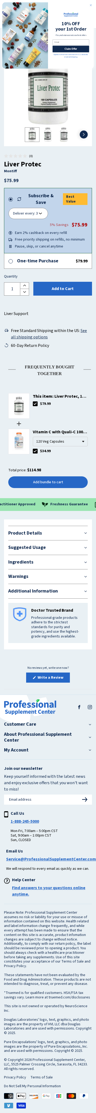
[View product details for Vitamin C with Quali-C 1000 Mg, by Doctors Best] (19, 441)
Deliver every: (24, 213)
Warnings (18, 576)
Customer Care (20, 724)
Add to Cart (63, 289)
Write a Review (53, 679)
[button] (18, 156)
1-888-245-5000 (25, 821)
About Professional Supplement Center (38, 737)
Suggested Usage (27, 547)
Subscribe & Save (41, 199)
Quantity (11, 276)
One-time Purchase (37, 261)
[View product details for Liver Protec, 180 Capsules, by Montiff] (19, 406)
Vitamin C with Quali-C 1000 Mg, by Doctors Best (59, 432)
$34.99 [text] (45, 451)
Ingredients (20, 562)
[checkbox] (35, 403)
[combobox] (60, 441)
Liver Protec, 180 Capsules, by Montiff (59, 396)
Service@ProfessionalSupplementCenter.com (51, 859)
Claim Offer (71, 49)
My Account (16, 750)
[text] (48, 369)
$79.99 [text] (45, 403)
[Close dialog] (91, 5)
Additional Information (33, 591)
